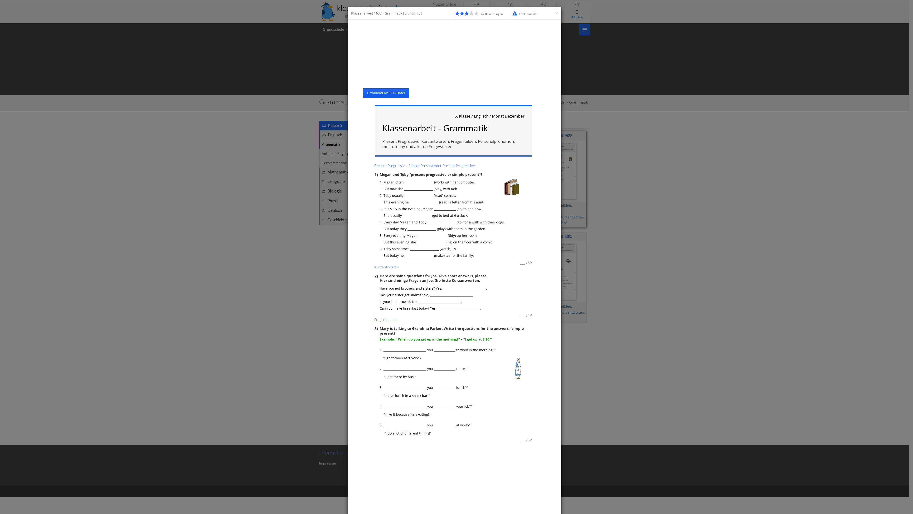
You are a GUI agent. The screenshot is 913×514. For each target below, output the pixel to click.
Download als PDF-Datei (386, 93)
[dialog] (456, 257)
